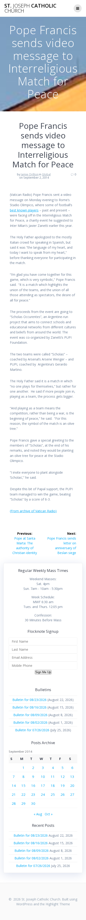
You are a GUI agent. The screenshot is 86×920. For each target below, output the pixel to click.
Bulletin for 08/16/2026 (29, 707)
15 (23, 785)
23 (33, 794)
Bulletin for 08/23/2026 (29, 700)
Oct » (49, 814)
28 (14, 803)
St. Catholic (30, 8)
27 (72, 794)
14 (14, 785)
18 (53, 785)
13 (72, 776)
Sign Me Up (43, 672)
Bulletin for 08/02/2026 (30, 722)
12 (63, 776)
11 (53, 776)
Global (46, 174)
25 (53, 794)
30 (33, 803)
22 (23, 794)
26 (63, 794)
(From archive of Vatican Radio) (33, 511)
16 (33, 785)
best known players (24, 210)
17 (43, 785)
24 (43, 794)
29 (23, 803)
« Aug (38, 814)
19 (63, 785)
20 (72, 785)
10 (43, 776)
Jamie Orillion (30, 174)
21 (14, 794)
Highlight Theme (58, 904)
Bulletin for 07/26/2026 (32, 730)
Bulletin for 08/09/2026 (30, 715)
